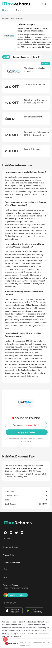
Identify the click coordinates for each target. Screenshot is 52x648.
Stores (13, 18)
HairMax (20, 18)
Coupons (5, 18)
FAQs (5, 577)
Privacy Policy (9, 555)
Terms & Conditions (11, 562)
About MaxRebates (11, 547)
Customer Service (10, 585)
